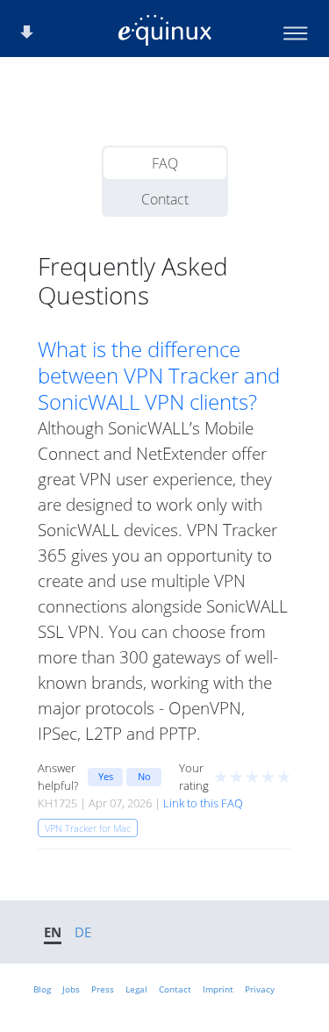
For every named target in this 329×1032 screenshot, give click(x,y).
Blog (42, 989)
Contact (165, 199)
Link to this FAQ (203, 803)
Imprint (218, 989)
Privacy (260, 989)
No (144, 776)
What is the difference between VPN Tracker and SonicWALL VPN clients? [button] (159, 375)
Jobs (71, 989)
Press (102, 989)
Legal (136, 989)
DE (83, 932)
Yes (105, 776)
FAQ (165, 163)
